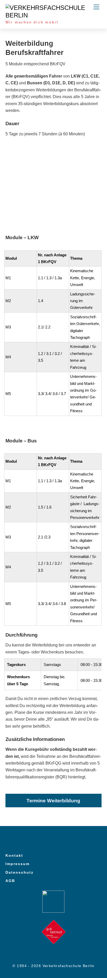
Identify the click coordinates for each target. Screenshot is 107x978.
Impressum (17, 864)
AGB (10, 881)
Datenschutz (19, 872)
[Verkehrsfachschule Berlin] (52, 15)
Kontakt (14, 855)
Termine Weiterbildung (53, 800)
